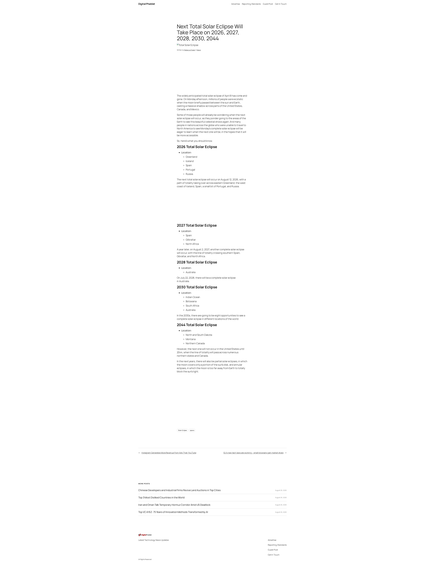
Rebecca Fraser (189, 50)
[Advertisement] (212, 76)
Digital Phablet (146, 4)
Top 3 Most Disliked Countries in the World (161, 497)
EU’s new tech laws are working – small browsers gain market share (254, 452)
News (199, 50)
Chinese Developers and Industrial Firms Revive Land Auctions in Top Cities (179, 490)
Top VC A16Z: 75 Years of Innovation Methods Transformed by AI (173, 512)
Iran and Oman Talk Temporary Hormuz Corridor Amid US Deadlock (174, 504)
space (192, 430)
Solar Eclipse (182, 430)
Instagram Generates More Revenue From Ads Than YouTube (169, 452)
